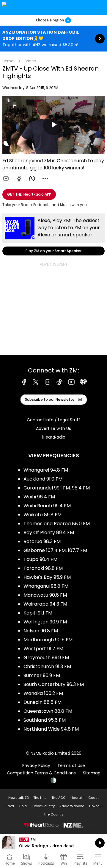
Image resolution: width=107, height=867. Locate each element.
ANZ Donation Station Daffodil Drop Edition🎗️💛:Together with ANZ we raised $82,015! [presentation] (53, 39)
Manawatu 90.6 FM (45, 595)
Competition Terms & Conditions (41, 773)
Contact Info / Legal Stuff (53, 420)
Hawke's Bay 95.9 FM (47, 577)
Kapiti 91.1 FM (37, 612)
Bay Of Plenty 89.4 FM (48, 532)
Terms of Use (71, 765)
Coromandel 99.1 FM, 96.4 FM (56, 487)
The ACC (58, 797)
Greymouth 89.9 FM (46, 657)
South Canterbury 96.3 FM (53, 684)
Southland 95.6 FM (44, 720)
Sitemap (91, 773)
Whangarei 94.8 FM (45, 470)
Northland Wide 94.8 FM (51, 729)
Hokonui (96, 806)
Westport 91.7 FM (43, 648)
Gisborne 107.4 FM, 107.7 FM (55, 550)
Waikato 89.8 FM (42, 514)
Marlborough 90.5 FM (48, 639)
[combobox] (45, 178)
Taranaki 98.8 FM (43, 568)
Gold (23, 806)
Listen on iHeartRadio (53, 843)
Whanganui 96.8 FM (45, 586)
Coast (93, 797)
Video (31, 60)
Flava (9, 806)
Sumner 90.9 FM (41, 675)
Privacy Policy (36, 765)
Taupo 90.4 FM (40, 559)
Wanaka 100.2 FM (43, 693)
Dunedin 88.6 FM (42, 702)
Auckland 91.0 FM (42, 478)
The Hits (40, 797)
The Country (54, 814)
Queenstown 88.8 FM (47, 711)
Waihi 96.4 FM (39, 496)
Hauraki (77, 797)
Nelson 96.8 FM (40, 630)
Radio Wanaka (71, 806)
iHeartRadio (53, 437)
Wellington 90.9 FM (45, 621)
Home (7, 60)
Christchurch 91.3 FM (47, 666)
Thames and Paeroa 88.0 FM (56, 523)
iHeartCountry (43, 806)
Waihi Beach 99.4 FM (47, 505)
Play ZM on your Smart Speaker (53, 234)
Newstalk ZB (18, 797)
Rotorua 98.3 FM (42, 541)
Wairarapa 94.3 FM (45, 604)
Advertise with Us (53, 428)
